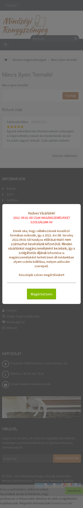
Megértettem (41, 294)
